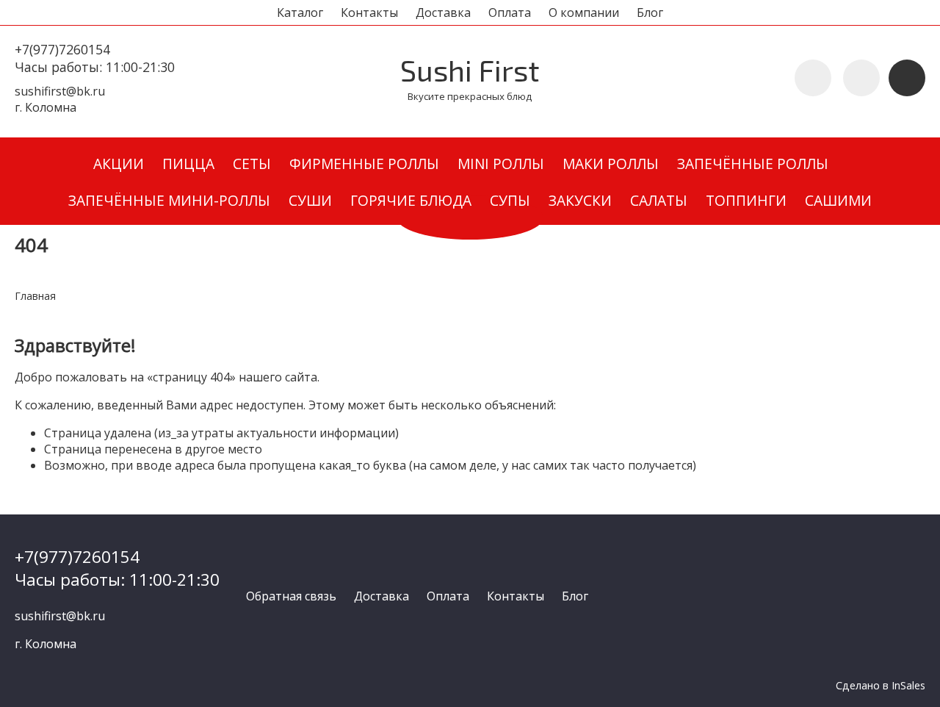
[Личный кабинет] (861, 78)
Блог (650, 12)
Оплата (509, 12)
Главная (35, 296)
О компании (584, 12)
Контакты (369, 12)
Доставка (443, 12)
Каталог (300, 12)
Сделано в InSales (880, 685)
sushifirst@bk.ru (60, 91)
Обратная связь (291, 596)
